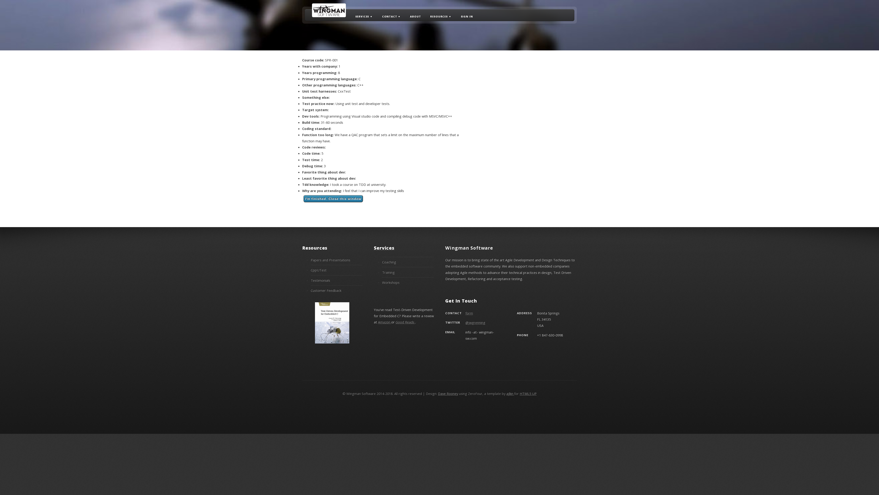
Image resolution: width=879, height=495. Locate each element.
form (469, 313)
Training (388, 272)
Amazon (384, 322)
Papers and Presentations (330, 260)
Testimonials (320, 280)
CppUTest (318, 270)
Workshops (390, 282)
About (415, 16)
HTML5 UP (528, 393)
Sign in (467, 16)
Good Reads (405, 322)
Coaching (389, 262)
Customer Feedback (326, 290)
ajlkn (510, 393)
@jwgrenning (475, 322)
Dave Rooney (448, 393)
